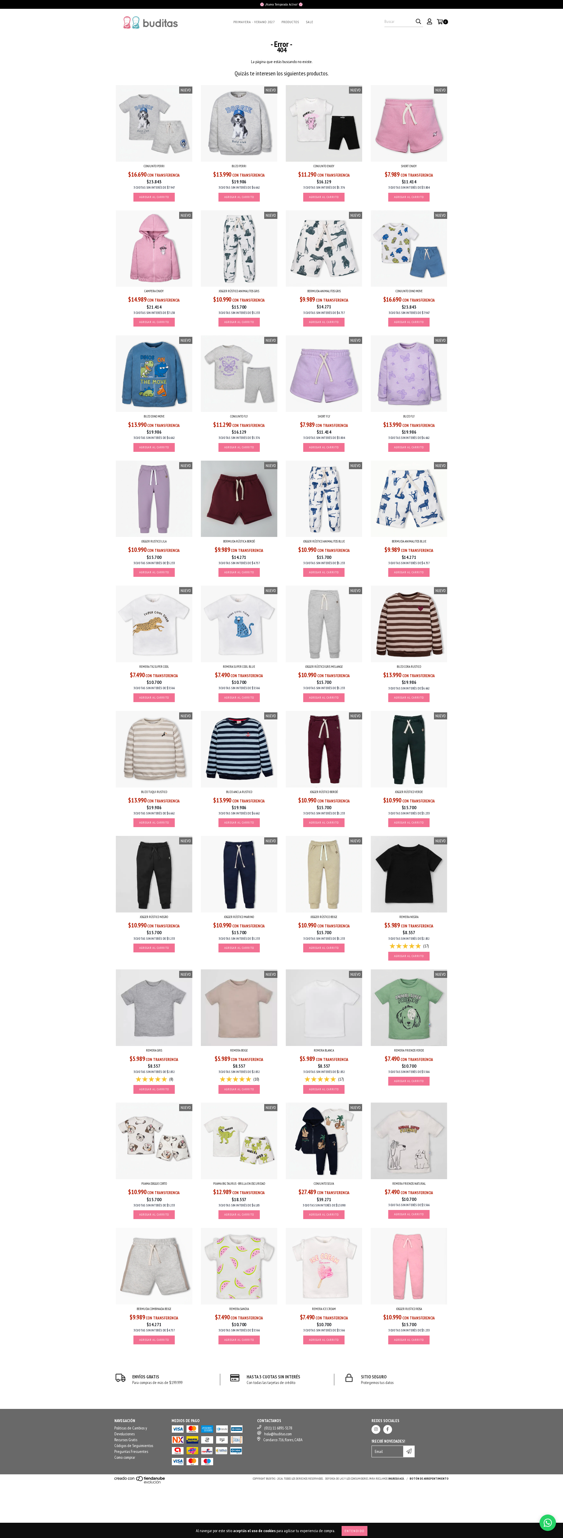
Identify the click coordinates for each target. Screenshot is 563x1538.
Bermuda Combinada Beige (154, 1309)
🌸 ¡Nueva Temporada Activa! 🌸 (281, 4)
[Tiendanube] (140, 1482)
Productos (290, 22)
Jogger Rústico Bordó (324, 792)
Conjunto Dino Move (409, 291)
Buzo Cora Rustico (409, 667)
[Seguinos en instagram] (376, 1429)
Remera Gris (154, 1050)
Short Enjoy (409, 166)
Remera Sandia (239, 1309)
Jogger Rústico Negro (154, 917)
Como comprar (124, 1457)
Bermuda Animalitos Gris (324, 291)
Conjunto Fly (239, 416)
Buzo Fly (409, 416)
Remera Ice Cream (324, 1309)
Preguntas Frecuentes (131, 1451)
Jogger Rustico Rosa (409, 1309)
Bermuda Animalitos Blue (409, 541)
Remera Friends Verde (409, 1050)
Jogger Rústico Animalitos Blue (324, 541)
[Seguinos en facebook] (387, 1429)
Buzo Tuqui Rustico (154, 792)
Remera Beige (239, 1050)
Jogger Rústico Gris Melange (324, 667)
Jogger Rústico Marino (239, 917)
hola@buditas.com (278, 1433)
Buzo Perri (239, 166)
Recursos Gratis (125, 1439)
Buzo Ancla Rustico (239, 792)
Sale (309, 22)
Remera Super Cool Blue (239, 667)
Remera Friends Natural (409, 1184)
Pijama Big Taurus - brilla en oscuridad (239, 1184)
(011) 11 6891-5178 (278, 1428)
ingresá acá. (396, 1478)
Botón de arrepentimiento (429, 1478)
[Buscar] (418, 21)
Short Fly (324, 416)
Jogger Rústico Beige (324, 917)
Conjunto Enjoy (323, 166)
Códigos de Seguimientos (133, 1445)
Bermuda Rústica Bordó (239, 541)
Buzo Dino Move (154, 416)
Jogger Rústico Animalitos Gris (239, 291)
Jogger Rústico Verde (409, 792)
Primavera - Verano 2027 (254, 22)
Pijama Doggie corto (154, 1184)
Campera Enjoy (154, 291)
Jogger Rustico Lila (154, 541)
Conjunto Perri (154, 166)
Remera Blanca (324, 1050)
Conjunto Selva (324, 1184)
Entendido (354, 1531)
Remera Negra (408, 917)
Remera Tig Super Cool (154, 667)
